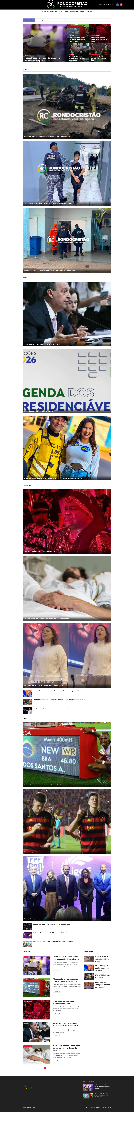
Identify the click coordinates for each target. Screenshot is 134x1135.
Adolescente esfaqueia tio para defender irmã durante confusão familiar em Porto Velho (49, 270)
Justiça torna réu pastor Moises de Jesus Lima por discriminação (51, 708)
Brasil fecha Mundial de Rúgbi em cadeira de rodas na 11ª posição (102, 975)
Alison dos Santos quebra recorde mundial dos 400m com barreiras (77, 39)
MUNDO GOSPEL (95, 35)
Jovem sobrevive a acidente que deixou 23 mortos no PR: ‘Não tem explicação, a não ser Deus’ (60, 699)
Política (89, 11)
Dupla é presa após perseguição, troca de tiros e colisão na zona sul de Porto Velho (48, 203)
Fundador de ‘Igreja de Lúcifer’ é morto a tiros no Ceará (99, 39)
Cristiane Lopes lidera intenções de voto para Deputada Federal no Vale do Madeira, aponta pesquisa (53, 478)
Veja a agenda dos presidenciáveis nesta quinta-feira (39, 411)
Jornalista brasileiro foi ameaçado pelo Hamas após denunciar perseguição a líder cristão (58, 691)
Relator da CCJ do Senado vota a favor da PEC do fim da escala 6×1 (51, 20)
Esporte (71, 35)
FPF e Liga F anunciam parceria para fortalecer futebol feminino (42, 919)
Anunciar (98, 1107)
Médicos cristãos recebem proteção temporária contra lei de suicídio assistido (47, 618)
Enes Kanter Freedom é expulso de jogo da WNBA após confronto (51, 924)
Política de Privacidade (106, 1107)
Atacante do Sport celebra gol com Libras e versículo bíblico (99, 58)
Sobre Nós (92, 1107)
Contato (86, 1107)
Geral (26, 55)
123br (28, 1107)
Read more (57, 969)
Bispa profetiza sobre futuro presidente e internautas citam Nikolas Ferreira (46, 685)
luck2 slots (32, 1107)
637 (54, 1068)
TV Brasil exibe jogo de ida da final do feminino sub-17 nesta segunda (53, 933)
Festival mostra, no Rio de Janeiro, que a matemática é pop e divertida (102, 1086)
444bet (24, 1107)
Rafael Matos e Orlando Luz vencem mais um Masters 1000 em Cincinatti (54, 941)
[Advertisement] (46, 1124)
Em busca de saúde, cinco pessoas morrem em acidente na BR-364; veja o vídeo (47, 136)
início (44, 11)
